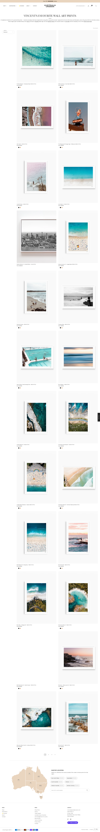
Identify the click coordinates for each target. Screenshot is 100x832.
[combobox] (69, 790)
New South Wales (57, 778)
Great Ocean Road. (88, 21)
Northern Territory (73, 785)
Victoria (69, 781)
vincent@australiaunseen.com (73, 810)
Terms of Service (38, 820)
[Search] (96, 5)
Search (36, 811)
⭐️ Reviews (21, 5)
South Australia (56, 781)
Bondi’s (36, 21)
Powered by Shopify (84, 829)
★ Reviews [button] (98, 417)
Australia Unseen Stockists (40, 815)
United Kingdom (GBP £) (80, 5)
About (27, 5)
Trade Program (38, 813)
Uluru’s (28, 21)
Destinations (12, 5)
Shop (4, 5)
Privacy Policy (38, 821)
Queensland (71, 778)
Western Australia (57, 785)
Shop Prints (37, 810)
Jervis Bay (67, 21)
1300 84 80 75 (70, 811)
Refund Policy (38, 818)
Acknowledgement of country (41, 816)
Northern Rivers (51, 21)
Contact (35, 5)
